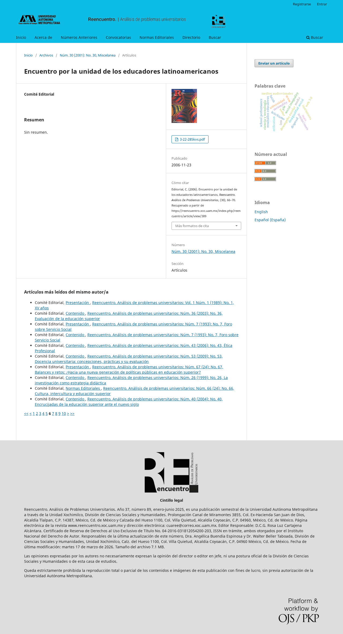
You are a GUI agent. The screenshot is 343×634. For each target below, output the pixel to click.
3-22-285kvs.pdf (192, 139)
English (261, 211)
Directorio (191, 37)
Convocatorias (118, 37)
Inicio (21, 37)
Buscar (215, 37)
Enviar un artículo (274, 63)
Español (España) (270, 219)
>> (72, 413)
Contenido (75, 313)
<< (26, 413)
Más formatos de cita (192, 225)
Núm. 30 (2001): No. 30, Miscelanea (87, 55)
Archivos (46, 55)
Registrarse (302, 4)
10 (64, 413)
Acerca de (43, 37)
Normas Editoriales (157, 37)
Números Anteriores (79, 37)
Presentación (78, 302)
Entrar (322, 4)
